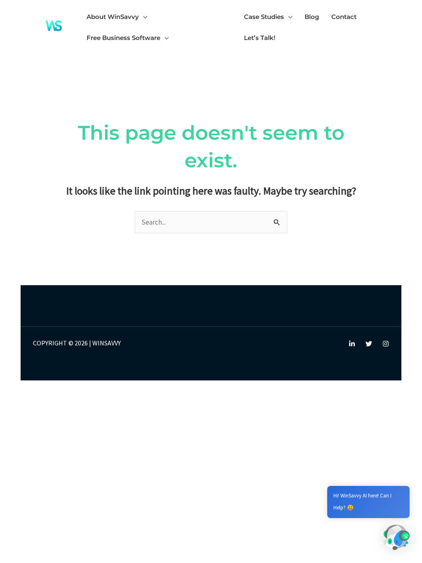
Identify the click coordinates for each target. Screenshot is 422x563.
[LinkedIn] (352, 343)
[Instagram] (385, 343)
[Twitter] (369, 343)
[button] (143, 17)
